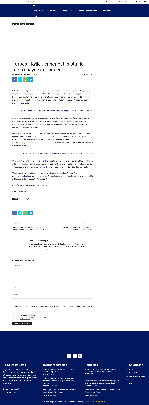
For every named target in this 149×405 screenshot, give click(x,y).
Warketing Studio (98, 402)
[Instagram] (139, 1)
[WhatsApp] (25, 79)
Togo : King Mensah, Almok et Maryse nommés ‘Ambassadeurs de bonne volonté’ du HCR (57, 153)
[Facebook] (136, 1)
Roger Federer (26, 136)
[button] (36, 16)
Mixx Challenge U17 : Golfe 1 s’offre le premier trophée (58, 370)
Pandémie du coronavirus (31, 176)
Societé (46, 386)
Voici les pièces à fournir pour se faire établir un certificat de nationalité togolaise (100, 371)
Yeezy (21, 124)
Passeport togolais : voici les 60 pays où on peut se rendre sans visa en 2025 (102, 381)
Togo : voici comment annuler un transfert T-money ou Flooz (102, 391)
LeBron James (75, 142)
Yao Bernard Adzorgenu (23, 74)
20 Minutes (21, 191)
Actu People (30, 24)
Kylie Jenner (30, 199)
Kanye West (26, 121)
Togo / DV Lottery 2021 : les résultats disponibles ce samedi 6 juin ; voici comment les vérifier (57, 111)
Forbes (80, 91)
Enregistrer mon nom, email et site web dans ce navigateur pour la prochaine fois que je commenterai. (53, 306)
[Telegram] (30, 79)
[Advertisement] (52, 43)
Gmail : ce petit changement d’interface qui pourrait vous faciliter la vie (77, 228)
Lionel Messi (19, 139)
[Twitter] (142, 1)
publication (25, 103)
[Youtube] (144, 1)
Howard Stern (44, 167)
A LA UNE (22, 21)
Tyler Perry (45, 161)
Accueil (14, 21)
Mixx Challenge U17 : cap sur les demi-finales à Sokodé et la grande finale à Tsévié (58, 380)
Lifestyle (22, 24)
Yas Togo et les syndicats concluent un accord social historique (59, 391)
